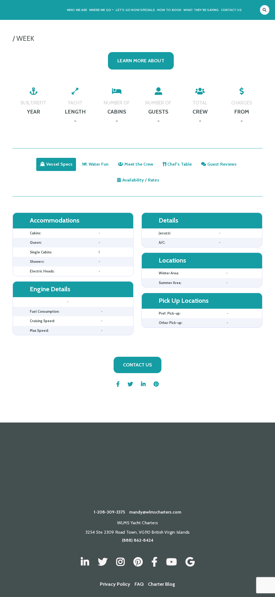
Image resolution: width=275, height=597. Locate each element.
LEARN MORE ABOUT (140, 61)
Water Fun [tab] (97, 164)
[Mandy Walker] (85, 562)
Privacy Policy (115, 584)
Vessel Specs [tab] (59, 164)
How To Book (169, 10)
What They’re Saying (201, 10)
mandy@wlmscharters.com (155, 512)
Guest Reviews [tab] (221, 164)
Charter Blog (161, 584)
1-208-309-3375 (109, 512)
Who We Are (77, 10)
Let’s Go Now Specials (135, 10)
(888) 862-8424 (137, 540)
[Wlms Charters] (138, 562)
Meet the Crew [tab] (138, 164)
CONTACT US (137, 365)
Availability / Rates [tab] (140, 180)
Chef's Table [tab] (179, 164)
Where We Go (100, 10)
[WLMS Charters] (102, 562)
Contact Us (231, 10)
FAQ (139, 584)
